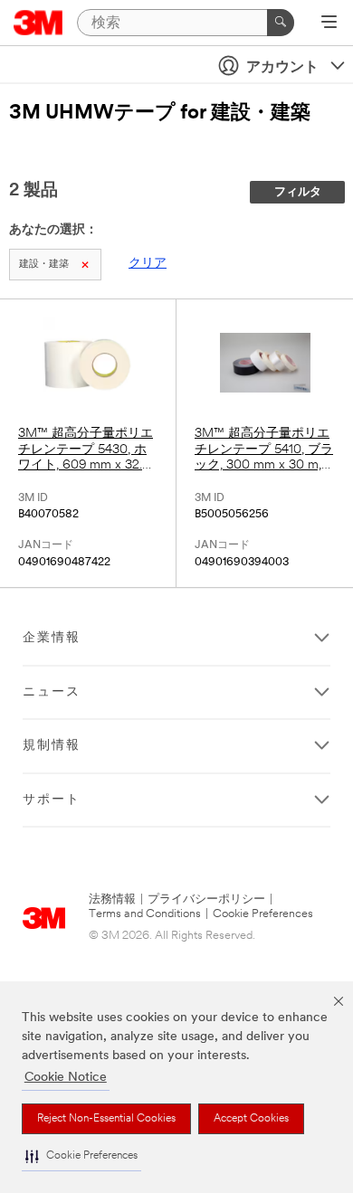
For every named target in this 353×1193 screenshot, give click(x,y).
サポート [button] (52, 800)
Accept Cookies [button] (251, 1118)
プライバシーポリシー (206, 899)
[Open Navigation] (329, 23)
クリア (148, 263)
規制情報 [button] (52, 746)
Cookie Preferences (263, 914)
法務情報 (112, 899)
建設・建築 (44, 265)
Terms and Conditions (145, 914)
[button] (81, 1156)
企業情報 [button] (52, 638)
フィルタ (297, 192)
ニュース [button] (52, 692)
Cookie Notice (65, 1077)
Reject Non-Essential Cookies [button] (106, 1118)
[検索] (280, 22)
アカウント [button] (282, 68)
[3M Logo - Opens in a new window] (38, 22)
